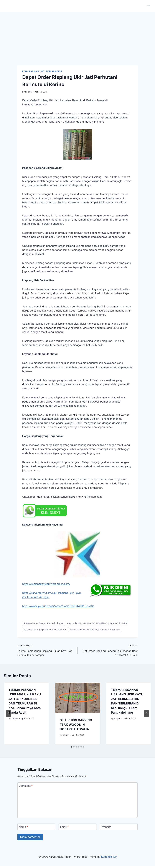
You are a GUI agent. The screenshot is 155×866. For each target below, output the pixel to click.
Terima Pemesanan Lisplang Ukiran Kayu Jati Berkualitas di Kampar (44, 650)
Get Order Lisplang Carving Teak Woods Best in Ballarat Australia (110, 650)
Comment (26, 785)
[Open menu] (148, 6)
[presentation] (77, 698)
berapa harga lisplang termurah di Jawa (43, 623)
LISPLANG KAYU (54, 71)
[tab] (71, 747)
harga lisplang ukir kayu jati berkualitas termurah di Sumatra (97, 623)
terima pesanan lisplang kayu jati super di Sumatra (95, 629)
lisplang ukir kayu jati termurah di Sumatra (45, 629)
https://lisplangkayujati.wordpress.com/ (46, 583)
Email (64, 826)
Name (23, 826)
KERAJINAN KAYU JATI (33, 71)
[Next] (146, 713)
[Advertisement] (77, 35)
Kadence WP (109, 856)
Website (106, 826)
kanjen (28, 92)
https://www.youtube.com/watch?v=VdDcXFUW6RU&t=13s (58, 606)
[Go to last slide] (8, 713)
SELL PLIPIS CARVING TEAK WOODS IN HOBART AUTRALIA (76, 724)
